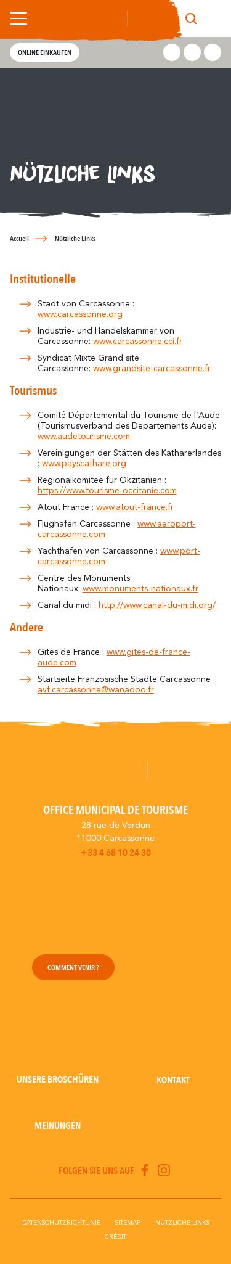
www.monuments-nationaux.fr (140, 589)
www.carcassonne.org (80, 314)
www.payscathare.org (84, 463)
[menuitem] (213, 18)
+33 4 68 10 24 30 (116, 853)
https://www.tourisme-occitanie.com (107, 490)
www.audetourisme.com (84, 436)
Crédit (115, 1237)
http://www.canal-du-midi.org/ (157, 605)
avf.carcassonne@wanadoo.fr (96, 690)
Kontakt (173, 1080)
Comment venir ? (73, 967)
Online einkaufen (44, 52)
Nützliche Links (182, 1223)
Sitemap (127, 1223)
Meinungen (57, 1126)
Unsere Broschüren (58, 1079)
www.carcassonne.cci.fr (137, 341)
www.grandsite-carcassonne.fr (152, 368)
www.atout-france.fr (135, 507)
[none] (213, 18)
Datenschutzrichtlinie (61, 1223)
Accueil (19, 239)
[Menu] (16, 18)
